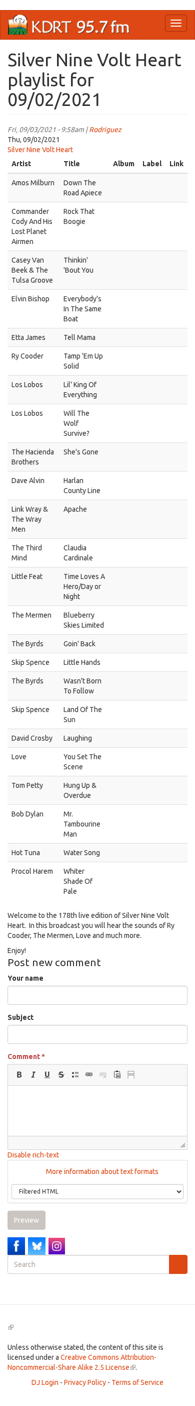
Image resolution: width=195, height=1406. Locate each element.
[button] (19, 1074)
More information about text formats (101, 1171)
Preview (26, 1220)
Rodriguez (105, 130)
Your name (26, 978)
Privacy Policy (85, 1382)
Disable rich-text (33, 1155)
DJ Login (45, 1382)
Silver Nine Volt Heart (40, 150)
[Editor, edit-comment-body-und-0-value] (97, 1111)
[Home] (69, 25)
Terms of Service (138, 1382)
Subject (21, 1017)
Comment (26, 1056)
